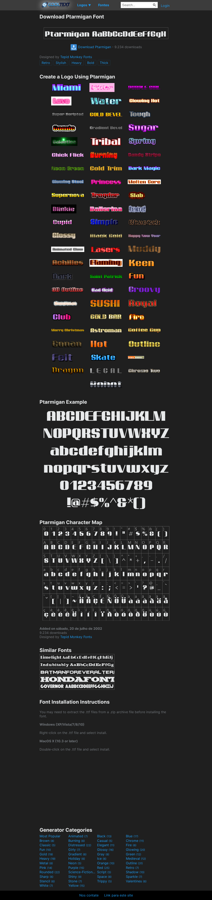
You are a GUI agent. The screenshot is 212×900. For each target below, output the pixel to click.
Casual (104, 841)
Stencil (47, 881)
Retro (46, 63)
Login (165, 6)
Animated (78, 836)
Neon (74, 863)
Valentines (136, 881)
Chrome (135, 841)
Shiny (75, 876)
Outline (134, 863)
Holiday (76, 858)
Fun (45, 849)
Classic (47, 845)
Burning (76, 841)
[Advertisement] (19, 75)
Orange (105, 863)
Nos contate (89, 895)
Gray (103, 854)
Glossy (105, 849)
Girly (74, 849)
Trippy (104, 881)
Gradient (77, 854)
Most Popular (50, 836)
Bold (90, 63)
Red (103, 868)
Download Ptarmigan (94, 47)
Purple (76, 868)
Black (104, 836)
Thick (104, 63)
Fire (131, 845)
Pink (46, 868)
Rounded (50, 872)
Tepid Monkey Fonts (76, 57)
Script (104, 872)
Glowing (135, 849)
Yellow (76, 885)
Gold (46, 854)
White (46, 885)
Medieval (136, 858)
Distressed (79, 845)
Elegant (105, 845)
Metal (46, 863)
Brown (47, 841)
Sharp (46, 876)
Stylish (61, 63)
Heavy (77, 63)
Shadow (135, 872)
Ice (101, 858)
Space (104, 876)
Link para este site (118, 895)
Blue (132, 836)
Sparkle (134, 876)
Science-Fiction (82, 872)
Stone (75, 881)
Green (133, 854)
